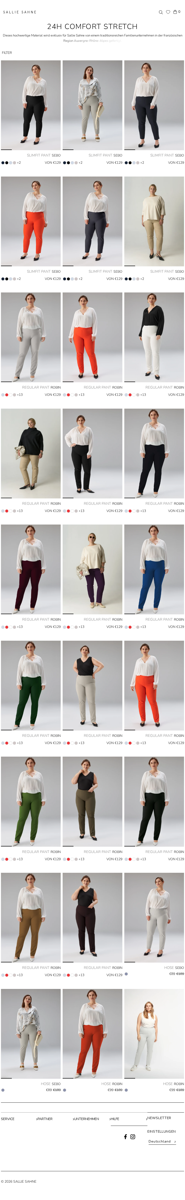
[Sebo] (154, 918)
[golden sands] (14, 162)
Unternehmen (86, 1119)
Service (7, 1119)
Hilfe (115, 1119)
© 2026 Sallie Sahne (18, 1181)
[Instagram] (132, 1138)
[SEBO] (31, 105)
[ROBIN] (31, 337)
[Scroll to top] (174, 1187)
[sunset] (6, 394)
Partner (45, 1119)
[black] (6, 162)
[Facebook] (125, 1138)
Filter (7, 52)
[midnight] (2, 162)
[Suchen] (161, 12)
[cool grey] (126, 974)
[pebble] (10, 162)
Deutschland (162, 1142)
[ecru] (10, 394)
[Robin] (92, 1034)
